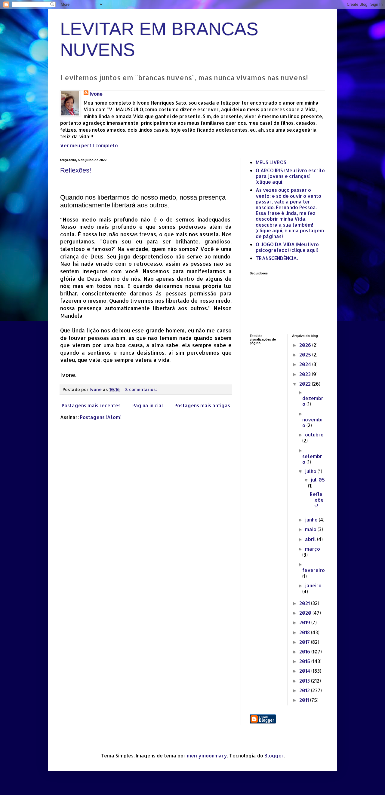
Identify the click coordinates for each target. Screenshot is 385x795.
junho (312, 519)
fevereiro (313, 570)
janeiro (313, 585)
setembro (312, 459)
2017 (305, 642)
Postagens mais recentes (91, 405)
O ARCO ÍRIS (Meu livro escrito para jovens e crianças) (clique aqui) (290, 176)
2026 (305, 345)
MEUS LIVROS (271, 162)
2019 (305, 622)
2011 (304, 700)
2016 (305, 651)
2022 (305, 384)
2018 (305, 632)
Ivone (96, 93)
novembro (312, 422)
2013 (305, 680)
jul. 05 (318, 479)
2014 (305, 671)
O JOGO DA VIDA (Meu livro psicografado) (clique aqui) (287, 247)
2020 (306, 613)
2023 (305, 374)
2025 (305, 354)
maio (311, 529)
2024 (305, 364)
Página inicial (147, 405)
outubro (314, 434)
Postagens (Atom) (101, 417)
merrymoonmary (207, 755)
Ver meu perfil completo (89, 145)
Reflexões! (75, 170)
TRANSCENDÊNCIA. (277, 258)
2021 (305, 603)
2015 (305, 661)
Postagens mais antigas (202, 405)
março (312, 549)
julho (311, 471)
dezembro (312, 401)
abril (311, 539)
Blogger (274, 755)
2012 (305, 690)
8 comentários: (141, 389)
